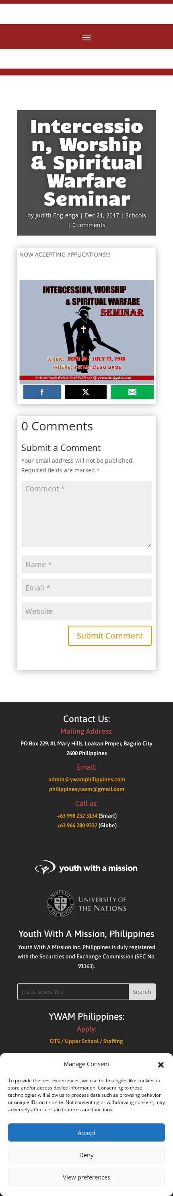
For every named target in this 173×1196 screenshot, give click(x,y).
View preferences (86, 1177)
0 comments (88, 225)
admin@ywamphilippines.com (86, 779)
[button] (161, 1064)
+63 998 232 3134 (77, 815)
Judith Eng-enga (56, 215)
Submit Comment (110, 635)
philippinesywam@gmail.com (86, 789)
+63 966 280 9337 (77, 825)
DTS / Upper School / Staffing (86, 1041)
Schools (136, 215)
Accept (87, 1133)
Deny (86, 1155)
